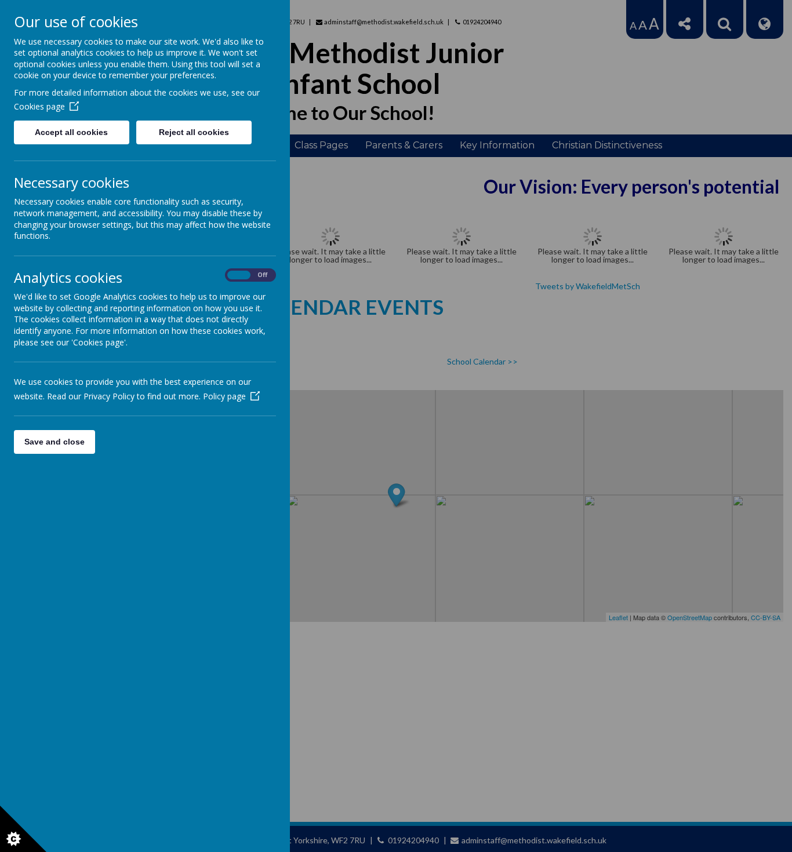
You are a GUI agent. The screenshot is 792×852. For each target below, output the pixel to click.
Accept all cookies (71, 132)
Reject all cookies (194, 132)
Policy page (224, 396)
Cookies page (39, 106)
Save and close (54, 441)
